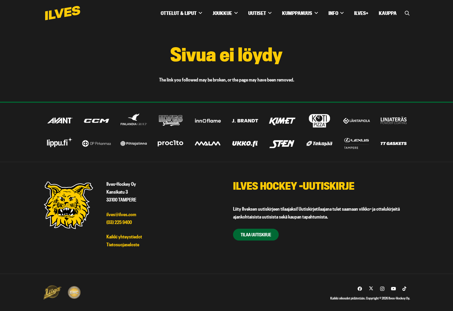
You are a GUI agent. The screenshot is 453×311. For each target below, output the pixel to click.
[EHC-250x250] (74, 292)
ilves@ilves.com (121, 214)
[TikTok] (404, 288)
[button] (200, 13)
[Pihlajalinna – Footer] (133, 143)
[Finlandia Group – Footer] (133, 121)
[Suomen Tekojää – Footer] (319, 143)
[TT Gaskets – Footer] (393, 143)
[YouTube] (393, 288)
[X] (371, 288)
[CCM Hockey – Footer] (96, 121)
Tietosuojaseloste (122, 245)
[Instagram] (382, 288)
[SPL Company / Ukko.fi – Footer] (245, 143)
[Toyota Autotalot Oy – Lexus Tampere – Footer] (356, 143)
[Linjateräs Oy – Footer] (393, 121)
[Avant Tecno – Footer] (59, 121)
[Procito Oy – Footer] (170, 143)
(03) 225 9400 (119, 222)
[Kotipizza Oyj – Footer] (319, 121)
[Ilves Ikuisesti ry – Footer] (170, 121)
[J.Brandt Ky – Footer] (245, 121)
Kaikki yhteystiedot (124, 237)
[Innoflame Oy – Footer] (208, 121)
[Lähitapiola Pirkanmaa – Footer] (356, 121)
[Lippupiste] (59, 143)
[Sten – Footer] (282, 143)
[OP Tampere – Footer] (96, 143)
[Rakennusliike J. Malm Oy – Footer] (208, 143)
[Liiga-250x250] (52, 292)
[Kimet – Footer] (282, 121)
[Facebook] (360, 288)
